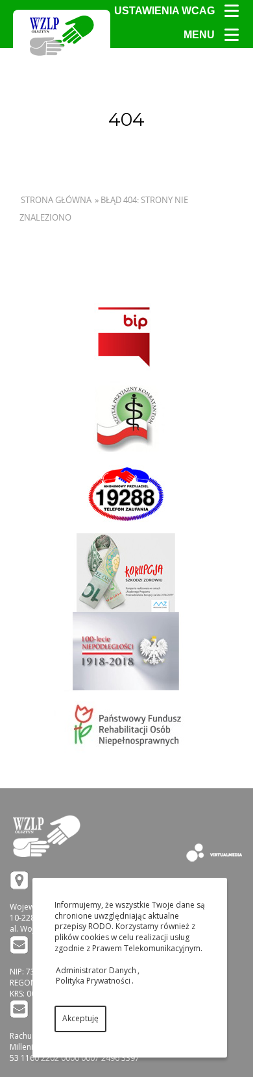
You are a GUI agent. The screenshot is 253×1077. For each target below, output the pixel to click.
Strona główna (56, 200)
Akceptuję (80, 1018)
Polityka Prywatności (93, 980)
